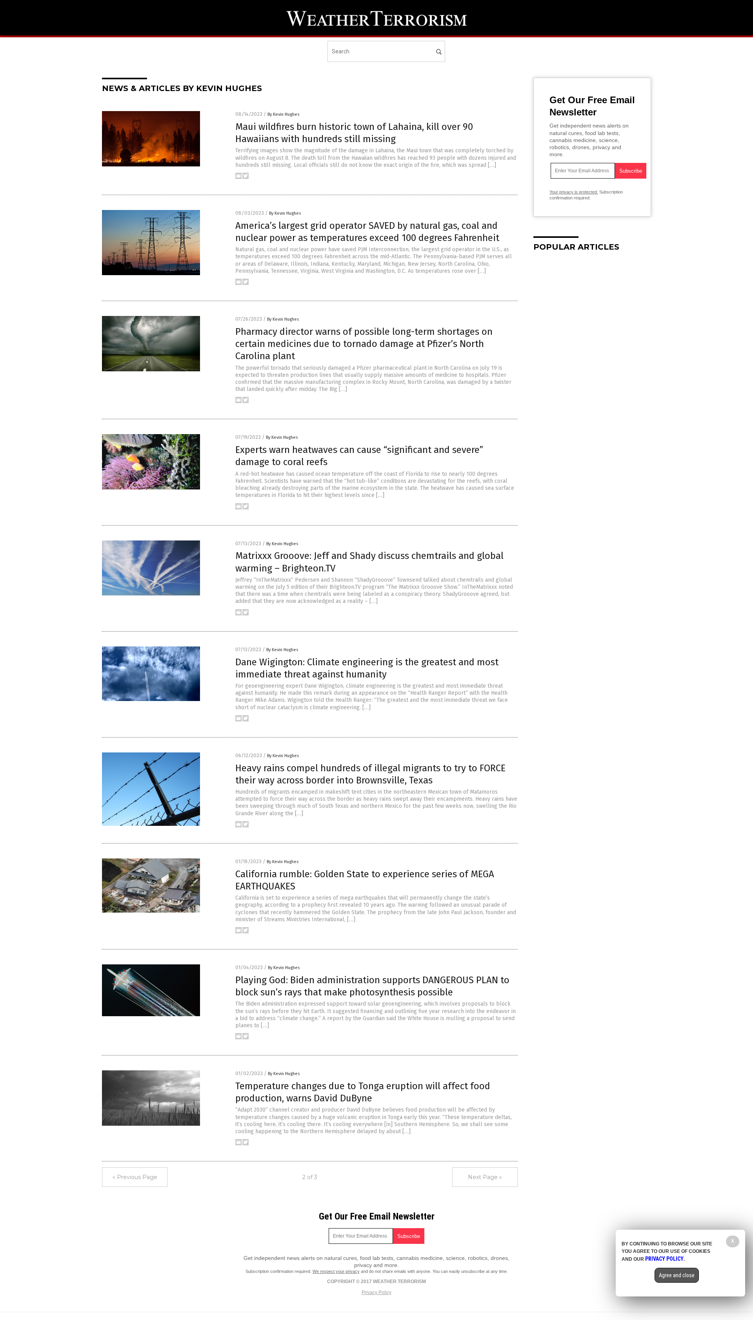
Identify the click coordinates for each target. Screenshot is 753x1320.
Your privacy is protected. (573, 192)
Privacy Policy (376, 1292)
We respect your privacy (336, 1271)
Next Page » (485, 1177)
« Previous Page (135, 1177)
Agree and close (677, 1275)
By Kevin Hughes (283, 114)
